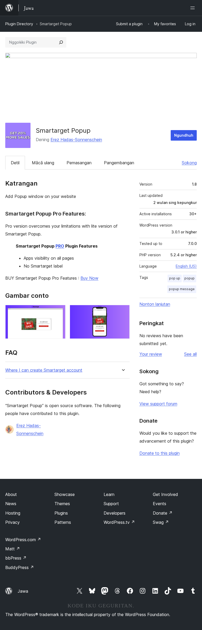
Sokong (189, 162)
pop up (174, 278)
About (11, 494)
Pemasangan (79, 162)
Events (159, 503)
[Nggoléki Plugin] (61, 42)
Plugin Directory (19, 24)
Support (111, 503)
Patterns (62, 522)
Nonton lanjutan (154, 304)
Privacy (12, 522)
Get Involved (165, 494)
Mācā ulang (43, 162)
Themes (62, 503)
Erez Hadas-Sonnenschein (76, 139)
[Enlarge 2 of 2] (122, 312)
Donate (163, 513)
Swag (161, 522)
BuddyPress (19, 567)
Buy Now (89, 278)
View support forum (158, 403)
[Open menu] (193, 8)
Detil (15, 162)
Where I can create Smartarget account (43, 370)
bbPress (16, 558)
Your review (150, 354)
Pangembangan (119, 162)
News (10, 503)
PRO (59, 246)
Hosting (12, 513)
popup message (182, 289)
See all (190, 354)
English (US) (186, 266)
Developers (114, 513)
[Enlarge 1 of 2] (58, 312)
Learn (109, 494)
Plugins (61, 513)
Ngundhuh (183, 135)
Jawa (23, 591)
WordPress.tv (119, 522)
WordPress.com (23, 539)
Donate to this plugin (159, 453)
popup (189, 278)
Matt (12, 548)
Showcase (64, 494)
